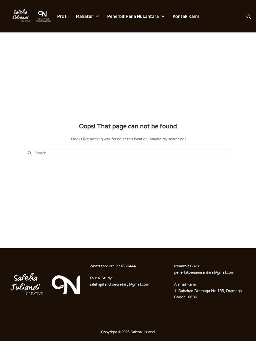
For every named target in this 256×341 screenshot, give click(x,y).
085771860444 (122, 266)
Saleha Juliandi (142, 331)
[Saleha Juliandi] (17, 16)
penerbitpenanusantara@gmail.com (204, 272)
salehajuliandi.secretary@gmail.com (119, 284)
